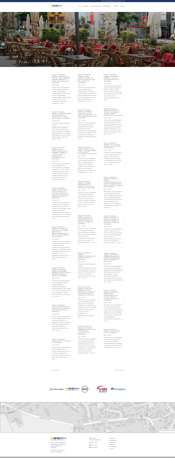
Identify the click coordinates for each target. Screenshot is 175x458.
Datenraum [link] (112, 438)
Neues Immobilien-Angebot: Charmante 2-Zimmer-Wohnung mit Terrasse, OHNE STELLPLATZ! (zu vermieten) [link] (113, 112)
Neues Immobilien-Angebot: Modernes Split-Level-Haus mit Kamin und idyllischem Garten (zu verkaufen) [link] (61, 308)
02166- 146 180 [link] (94, 442)
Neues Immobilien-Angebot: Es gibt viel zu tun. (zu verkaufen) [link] (112, 331)
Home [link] (79, 6)
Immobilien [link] (85, 6)
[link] (56, 6)
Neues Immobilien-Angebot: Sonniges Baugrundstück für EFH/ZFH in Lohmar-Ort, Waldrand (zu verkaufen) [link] (86, 185)
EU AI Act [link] (112, 448)
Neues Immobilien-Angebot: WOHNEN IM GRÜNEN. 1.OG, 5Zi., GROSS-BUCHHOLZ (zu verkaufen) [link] (111, 78)
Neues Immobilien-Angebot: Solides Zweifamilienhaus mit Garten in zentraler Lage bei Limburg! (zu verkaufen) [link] (86, 78)
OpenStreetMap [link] (164, 430)
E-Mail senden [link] (94, 447)
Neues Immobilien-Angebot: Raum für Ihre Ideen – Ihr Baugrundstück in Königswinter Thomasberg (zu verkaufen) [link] (87, 150)
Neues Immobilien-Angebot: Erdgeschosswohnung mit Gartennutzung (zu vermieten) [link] (87, 256)
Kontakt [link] (122, 6)
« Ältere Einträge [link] (55, 370)
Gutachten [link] (116, 6)
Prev (50, 389)
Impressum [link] (112, 444)
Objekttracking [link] (113, 440)
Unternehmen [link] (106, 6)
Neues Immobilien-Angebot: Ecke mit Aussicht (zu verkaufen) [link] (61, 340)
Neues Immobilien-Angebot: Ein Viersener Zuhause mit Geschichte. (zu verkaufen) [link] (112, 145)
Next (124, 389)
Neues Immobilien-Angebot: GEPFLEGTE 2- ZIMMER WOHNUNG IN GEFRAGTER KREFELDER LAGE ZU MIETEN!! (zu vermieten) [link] (112, 257)
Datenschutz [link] (113, 442)
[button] (123, 1)
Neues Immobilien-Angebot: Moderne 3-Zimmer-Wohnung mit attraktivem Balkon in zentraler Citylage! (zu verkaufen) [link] (85, 219)
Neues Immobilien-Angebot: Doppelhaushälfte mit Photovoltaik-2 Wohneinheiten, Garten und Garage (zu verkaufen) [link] (61, 115)
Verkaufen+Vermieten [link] (95, 6)
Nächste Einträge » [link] (119, 370)
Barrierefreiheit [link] (113, 446)
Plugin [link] (173, 430)
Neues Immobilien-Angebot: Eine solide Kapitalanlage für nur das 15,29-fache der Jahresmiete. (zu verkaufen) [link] (87, 330)
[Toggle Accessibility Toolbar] (3, 44)
